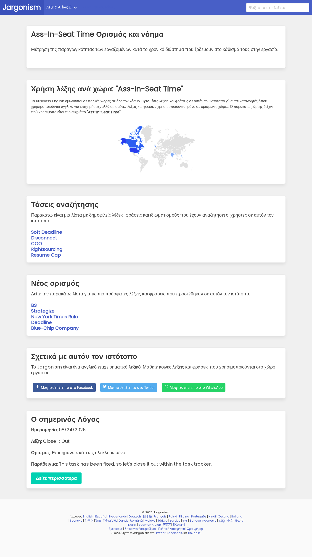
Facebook (174, 533)
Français (160, 516)
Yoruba (175, 520)
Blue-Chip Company (55, 328)
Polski (173, 516)
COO (36, 243)
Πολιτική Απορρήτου (171, 529)
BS (34, 305)
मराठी (167, 525)
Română (136, 520)
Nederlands (118, 516)
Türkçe (163, 520)
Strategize (43, 311)
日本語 (147, 516)
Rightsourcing (47, 249)
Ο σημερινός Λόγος (99, 7)
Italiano (236, 516)
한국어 (89, 520)
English (88, 516)
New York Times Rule (54, 316)
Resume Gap (46, 255)
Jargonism (22, 7)
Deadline (41, 322)
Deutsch (135, 516)
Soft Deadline (46, 232)
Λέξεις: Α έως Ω (58, 7)
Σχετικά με (115, 529)
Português (198, 516)
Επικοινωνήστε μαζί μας (140, 529)
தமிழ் (222, 520)
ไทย (98, 520)
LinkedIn (194, 533)
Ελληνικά (179, 525)
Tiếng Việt (110, 520)
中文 (230, 520)
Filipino (184, 516)
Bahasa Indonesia (203, 520)
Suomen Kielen (150, 525)
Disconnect (44, 238)
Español (101, 516)
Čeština (223, 516)
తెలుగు (239, 520)
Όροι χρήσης (195, 529)
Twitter (161, 533)
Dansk (123, 520)
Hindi (212, 516)
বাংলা (185, 520)
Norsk (132, 525)
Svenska (76, 520)
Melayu (150, 520)
